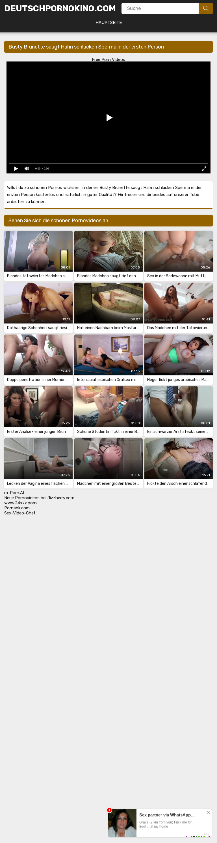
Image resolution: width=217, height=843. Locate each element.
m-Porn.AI (14, 492)
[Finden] (206, 8)
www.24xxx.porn (20, 502)
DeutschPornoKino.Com (60, 8)
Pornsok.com (17, 507)
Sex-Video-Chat (20, 513)
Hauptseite (109, 22)
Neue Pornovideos (22, 497)
